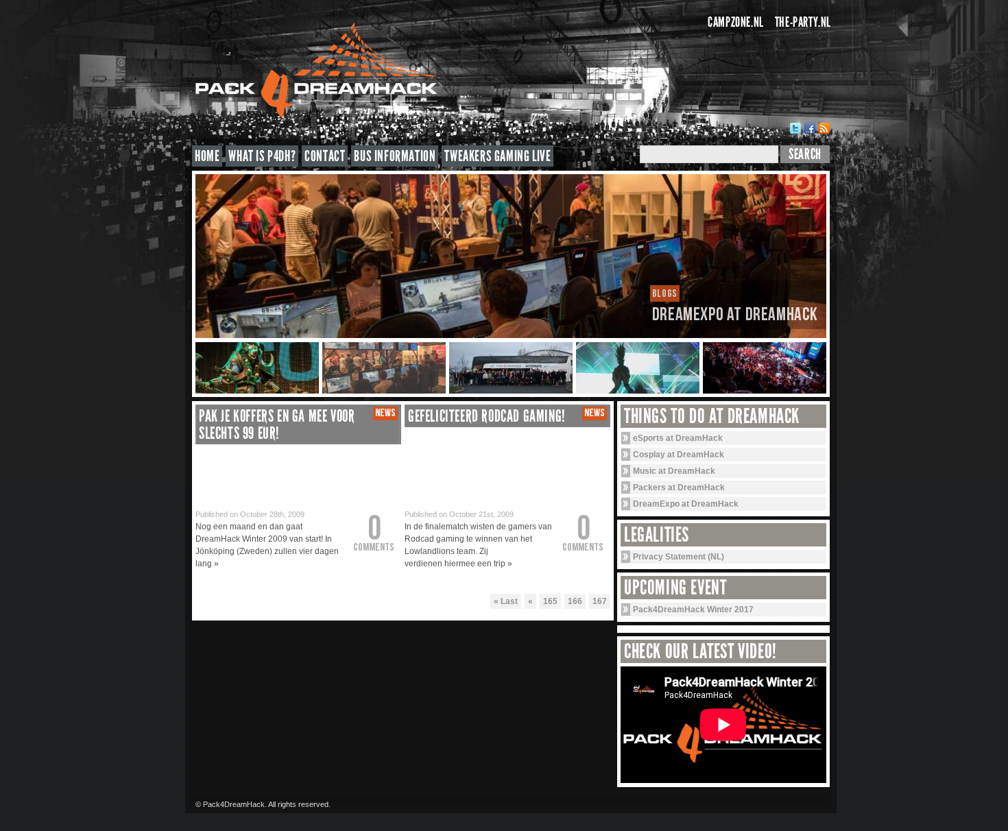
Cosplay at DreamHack (678, 454)
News (385, 413)
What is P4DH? (262, 156)
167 (599, 601)
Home (207, 156)
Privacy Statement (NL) (678, 557)
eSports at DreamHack (678, 438)
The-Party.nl (803, 22)
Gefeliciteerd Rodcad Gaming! (487, 416)
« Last (506, 601)
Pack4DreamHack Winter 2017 (693, 609)
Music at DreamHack (674, 471)
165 (550, 601)
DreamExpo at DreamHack (686, 504)
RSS (824, 128)
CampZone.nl (736, 22)
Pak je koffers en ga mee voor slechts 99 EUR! (277, 425)
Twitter (795, 128)
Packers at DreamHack (679, 487)
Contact (324, 156)
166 (575, 601)
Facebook (809, 128)
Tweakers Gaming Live (497, 156)
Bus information (394, 156)
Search (805, 154)
